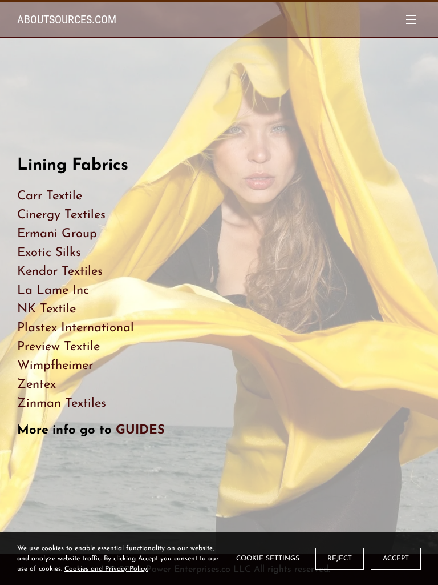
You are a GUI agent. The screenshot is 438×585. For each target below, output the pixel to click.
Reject (339, 558)
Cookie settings (267, 558)
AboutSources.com (66, 19)
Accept (396, 558)
